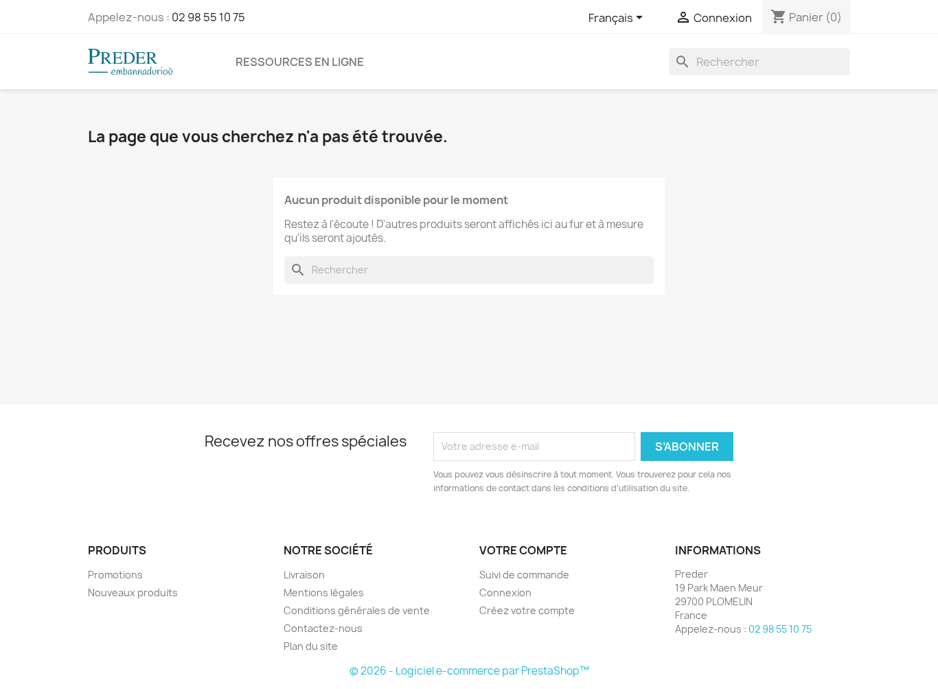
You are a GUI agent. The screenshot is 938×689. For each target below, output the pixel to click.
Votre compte (523, 550)
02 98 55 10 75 (208, 17)
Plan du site (311, 646)
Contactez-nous (323, 628)
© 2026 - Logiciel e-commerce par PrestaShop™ (469, 671)
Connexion (505, 592)
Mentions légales (324, 592)
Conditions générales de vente (357, 610)
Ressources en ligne (300, 61)
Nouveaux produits (133, 592)
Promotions (115, 574)
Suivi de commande (524, 574)
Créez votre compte (527, 610)
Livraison (304, 574)
